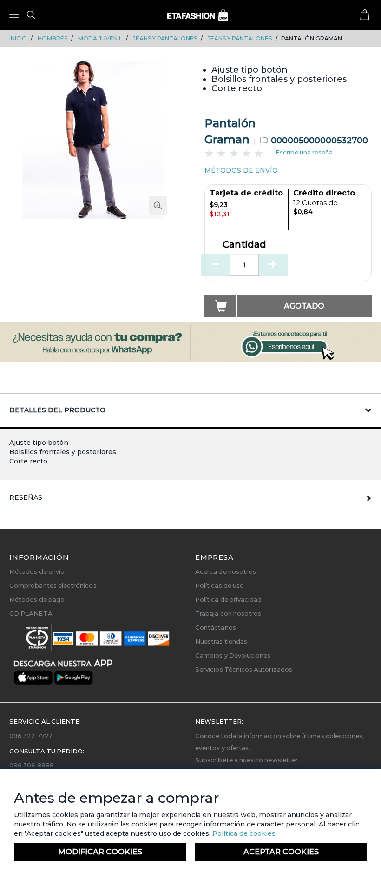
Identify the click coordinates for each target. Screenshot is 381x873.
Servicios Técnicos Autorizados (243, 669)
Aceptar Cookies (281, 851)
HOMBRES (52, 38)
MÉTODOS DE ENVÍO (241, 170)
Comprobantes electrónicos (53, 585)
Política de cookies (243, 833)
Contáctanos (215, 627)
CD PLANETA (31, 613)
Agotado (304, 306)
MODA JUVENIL (100, 38)
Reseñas (25, 497)
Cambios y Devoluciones (232, 655)
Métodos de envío (37, 571)
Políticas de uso (219, 585)
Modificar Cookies (100, 851)
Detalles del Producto (57, 410)
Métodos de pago (37, 599)
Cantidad (244, 245)
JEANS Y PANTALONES (165, 38)
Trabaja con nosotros (228, 613)
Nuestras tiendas (221, 641)
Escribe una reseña (304, 152)
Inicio (18, 38)
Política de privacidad (228, 599)
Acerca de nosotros (225, 571)
